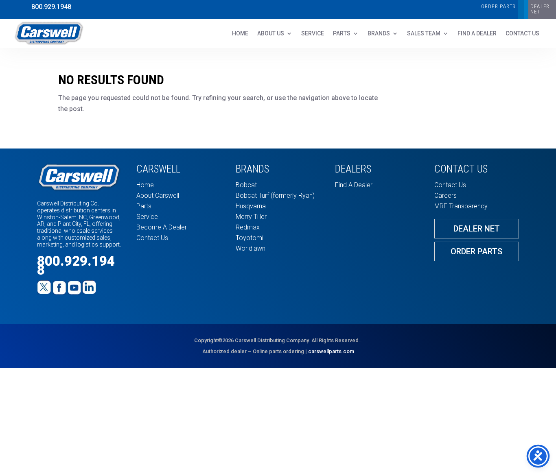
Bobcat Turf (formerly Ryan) (275, 195)
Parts (341, 34)
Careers (445, 195)
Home (240, 34)
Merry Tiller (251, 217)
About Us (270, 34)
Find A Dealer (477, 34)
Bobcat (246, 185)
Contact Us (152, 238)
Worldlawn (250, 248)
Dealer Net (476, 229)
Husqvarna (251, 206)
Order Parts (498, 6)
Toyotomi (249, 238)
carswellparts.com (331, 351)
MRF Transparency (461, 206)
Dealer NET (540, 9)
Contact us (522, 34)
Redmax (248, 227)
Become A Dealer (161, 227)
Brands (379, 34)
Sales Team (423, 34)
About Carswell (157, 195)
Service (312, 34)
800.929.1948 (51, 7)
